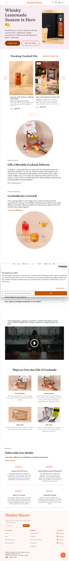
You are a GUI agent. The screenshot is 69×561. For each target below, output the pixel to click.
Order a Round (10, 461)
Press (6, 536)
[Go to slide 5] (38, 114)
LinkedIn (61, 543)
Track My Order (34, 533)
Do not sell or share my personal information (18, 293)
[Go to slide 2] (32, 114)
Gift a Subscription (14, 183)
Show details (60, 288)
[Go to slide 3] (34, 114)
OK (51, 293)
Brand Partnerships (10, 540)
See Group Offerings (15, 210)
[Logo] (34, 3)
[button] (6, 2)
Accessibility (33, 546)
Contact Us (33, 536)
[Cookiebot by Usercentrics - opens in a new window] (59, 266)
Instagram (61, 536)
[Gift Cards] (19, 422)
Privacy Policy (33, 543)
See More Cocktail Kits (50, 56)
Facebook (61, 533)
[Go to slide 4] (36, 114)
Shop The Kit (13, 43)
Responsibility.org (9, 543)
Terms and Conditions (35, 540)
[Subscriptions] (49, 390)
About (6, 533)
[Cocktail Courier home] (15, 515)
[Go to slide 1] (30, 114)
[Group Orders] (19, 390)
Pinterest (61, 540)
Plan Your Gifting (30, 43)
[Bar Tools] (49, 422)
